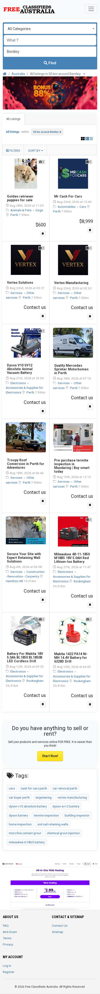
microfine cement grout (25, 833)
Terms (7, 938)
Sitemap (57, 932)
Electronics (18, 383)
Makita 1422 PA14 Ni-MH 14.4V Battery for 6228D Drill (71, 657)
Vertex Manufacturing (71, 283)
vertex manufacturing (72, 797)
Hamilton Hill (15, 581)
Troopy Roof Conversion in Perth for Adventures (25, 463)
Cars (83, 206)
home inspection (20, 824)
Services (16, 293)
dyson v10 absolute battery (28, 806)
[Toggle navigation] (91, 9)
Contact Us (59, 925)
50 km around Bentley (45, 131)
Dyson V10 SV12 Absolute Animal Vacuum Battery (20, 369)
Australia (18, 74)
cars (12, 788)
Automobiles (67, 206)
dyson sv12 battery (66, 806)
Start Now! (50, 756)
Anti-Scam (10, 932)
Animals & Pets (21, 210)
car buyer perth (19, 797)
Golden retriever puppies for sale (20, 198)
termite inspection (46, 815)
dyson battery (18, 815)
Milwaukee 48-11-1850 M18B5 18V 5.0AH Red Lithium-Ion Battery (72, 558)
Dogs (39, 210)
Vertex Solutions (20, 282)
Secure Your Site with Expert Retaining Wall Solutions (24, 557)
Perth (14, 215)
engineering (44, 797)
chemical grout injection (63, 833)
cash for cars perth (34, 788)
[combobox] (50, 29)
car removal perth (65, 788)
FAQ (6, 925)
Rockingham (82, 581)
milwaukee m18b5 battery (27, 842)
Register (8, 972)
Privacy (8, 944)
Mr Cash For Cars (68, 196)
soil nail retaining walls (52, 824)
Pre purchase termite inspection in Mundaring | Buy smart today (72, 465)
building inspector (77, 815)
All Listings (13, 119)
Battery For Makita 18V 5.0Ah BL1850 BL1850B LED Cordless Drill (25, 657)
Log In (7, 965)
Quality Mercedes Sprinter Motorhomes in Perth (71, 369)
